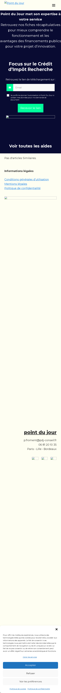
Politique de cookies (18, 689)
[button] (56, 629)
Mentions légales (15, 184)
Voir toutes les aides (30, 146)
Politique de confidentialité (39, 689)
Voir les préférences (30, 681)
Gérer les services (30, 657)
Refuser (30, 673)
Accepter (30, 665)
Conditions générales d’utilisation (26, 179)
